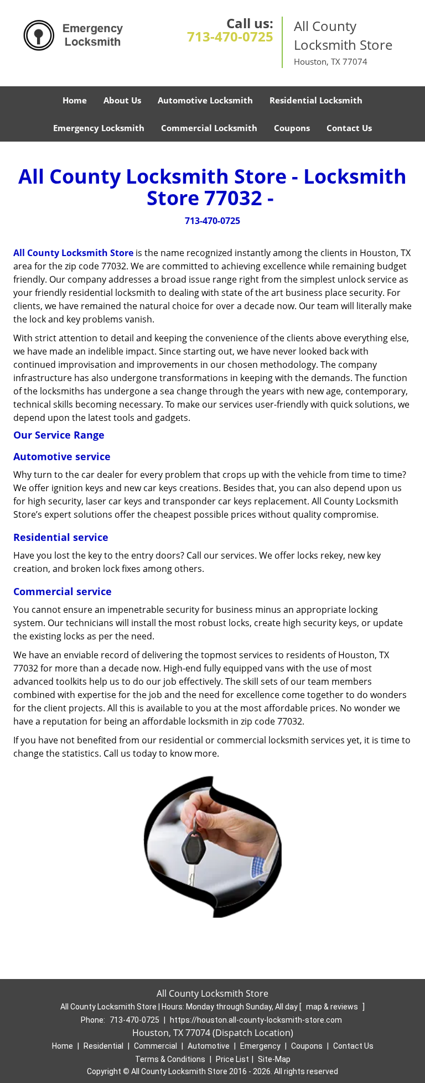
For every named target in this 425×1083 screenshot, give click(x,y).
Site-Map (274, 1059)
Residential (103, 1046)
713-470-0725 (230, 36)
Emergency (260, 1046)
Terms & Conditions (170, 1059)
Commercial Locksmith (209, 127)
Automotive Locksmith (205, 100)
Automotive (209, 1046)
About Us (122, 100)
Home (75, 100)
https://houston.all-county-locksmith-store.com (256, 1020)
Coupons (292, 127)
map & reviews (333, 1006)
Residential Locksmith (315, 100)
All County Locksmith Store (73, 253)
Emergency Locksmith (98, 127)
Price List (232, 1059)
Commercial (155, 1046)
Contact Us (349, 127)
